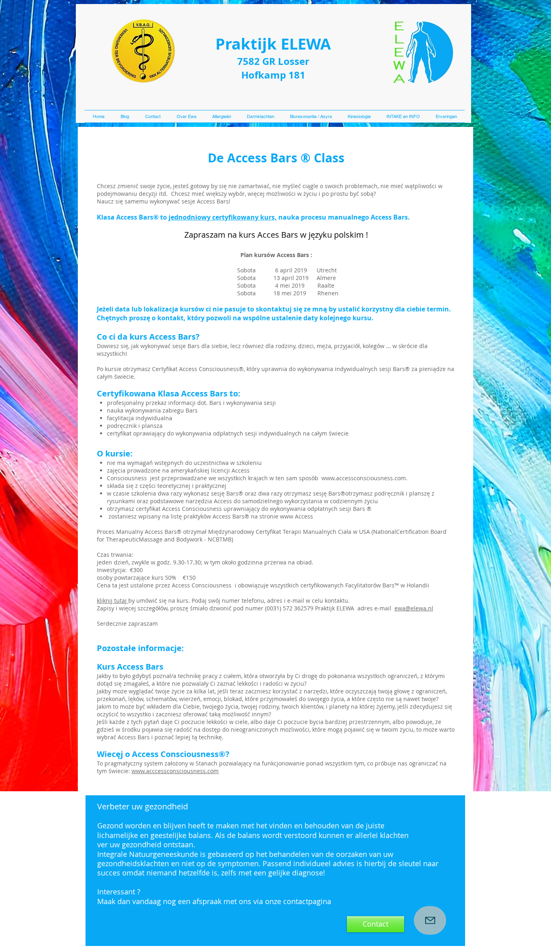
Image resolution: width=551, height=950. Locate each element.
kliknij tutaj (112, 600)
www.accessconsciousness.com (363, 478)
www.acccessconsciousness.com (175, 771)
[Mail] (430, 920)
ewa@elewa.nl (413, 608)
